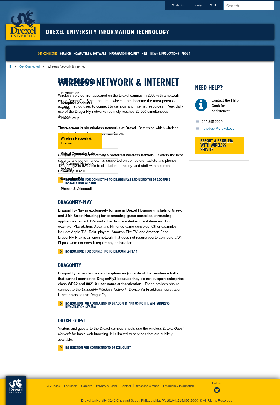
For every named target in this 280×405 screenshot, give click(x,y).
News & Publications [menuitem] (170, 53)
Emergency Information (135, 391)
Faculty (161, 5)
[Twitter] (212, 393)
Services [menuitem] (71, 53)
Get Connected (65, 66)
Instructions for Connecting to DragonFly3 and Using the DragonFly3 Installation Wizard (141, 206)
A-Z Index (85, 385)
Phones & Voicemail (62, 189)
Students (142, 5)
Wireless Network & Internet (62, 141)
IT (45, 66)
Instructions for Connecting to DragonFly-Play (137, 288)
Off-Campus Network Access (63, 166)
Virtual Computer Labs (64, 153)
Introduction (56, 93)
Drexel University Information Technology (143, 32)
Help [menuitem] (150, 53)
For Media (103, 385)
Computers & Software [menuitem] (95, 53)
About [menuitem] (191, 53)
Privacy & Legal (138, 385)
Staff (177, 5)
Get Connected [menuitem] (53, 53)
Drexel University (59, 22)
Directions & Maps (179, 385)
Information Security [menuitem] (129, 53)
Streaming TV (57, 179)
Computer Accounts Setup (62, 105)
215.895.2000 (187, 401)
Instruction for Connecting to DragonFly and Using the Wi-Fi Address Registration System (142, 351)
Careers (118, 385)
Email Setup (56, 118)
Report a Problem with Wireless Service (211, 159)
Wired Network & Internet (66, 128)
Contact (158, 385)
